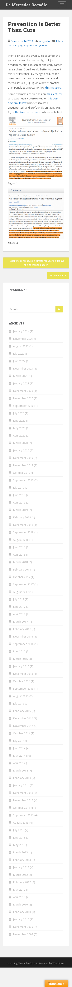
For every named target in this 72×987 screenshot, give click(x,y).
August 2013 (21, 822)
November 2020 (23, 398)
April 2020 (19, 435)
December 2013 (23, 793)
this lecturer (54, 94)
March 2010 (20, 904)
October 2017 (21, 577)
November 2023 (23, 339)
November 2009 (23, 934)
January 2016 (21, 666)
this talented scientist (28, 112)
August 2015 (21, 696)
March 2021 (20, 376)
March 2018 (20, 562)
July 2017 (18, 599)
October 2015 (21, 681)
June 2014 (19, 748)
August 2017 (21, 592)
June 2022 (19, 361)
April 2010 (19, 897)
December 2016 (23, 636)
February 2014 (22, 778)
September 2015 (23, 688)
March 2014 (20, 770)
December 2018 (23, 525)
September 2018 (23, 532)
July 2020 (18, 413)
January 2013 (21, 867)
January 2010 (21, 919)
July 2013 (18, 830)
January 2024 (21, 331)
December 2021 (23, 368)
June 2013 (19, 837)
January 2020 (21, 450)
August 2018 (21, 540)
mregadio (44, 41)
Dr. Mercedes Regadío (26, 4)
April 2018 (19, 554)
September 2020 (23, 406)
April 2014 (19, 763)
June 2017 (19, 607)
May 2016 (19, 651)
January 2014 (21, 785)
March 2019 (20, 510)
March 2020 (20, 443)
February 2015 (22, 711)
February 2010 (22, 912)
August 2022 (21, 346)
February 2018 (22, 569)
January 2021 (21, 383)
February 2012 (22, 882)
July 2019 (18, 487)
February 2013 (22, 860)
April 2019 (19, 502)
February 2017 (22, 629)
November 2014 (23, 726)
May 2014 (19, 755)
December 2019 (23, 458)
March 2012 (20, 874)
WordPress (58, 963)
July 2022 (18, 353)
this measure (53, 87)
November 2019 (23, 465)
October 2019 (21, 473)
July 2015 (18, 703)
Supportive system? (35, 45)
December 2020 (23, 391)
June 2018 (19, 547)
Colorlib (33, 963)
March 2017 (20, 621)
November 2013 (23, 800)
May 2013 (19, 845)
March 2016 (20, 659)
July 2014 (18, 740)
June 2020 (19, 420)
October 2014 (21, 733)
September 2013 (23, 815)
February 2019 (22, 517)
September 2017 (23, 584)
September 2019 (23, 480)
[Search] (59, 309)
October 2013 (21, 807)
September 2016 (23, 644)
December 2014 (23, 718)
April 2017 (19, 614)
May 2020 (19, 428)
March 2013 (20, 852)
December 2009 (23, 927)
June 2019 (19, 495)
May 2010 (19, 889)
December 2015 (23, 673)
